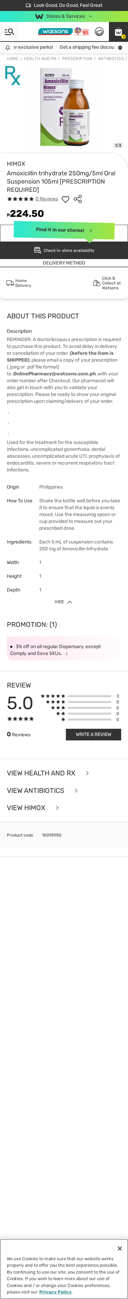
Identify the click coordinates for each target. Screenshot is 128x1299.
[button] (118, 31)
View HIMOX (27, 807)
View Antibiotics (36, 790)
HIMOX (16, 163)
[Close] (119, 1248)
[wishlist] (65, 199)
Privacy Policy (55, 1292)
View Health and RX (42, 773)
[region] (64, 1269)
